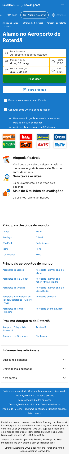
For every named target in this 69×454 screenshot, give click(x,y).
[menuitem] (12, 14)
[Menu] (62, 5)
